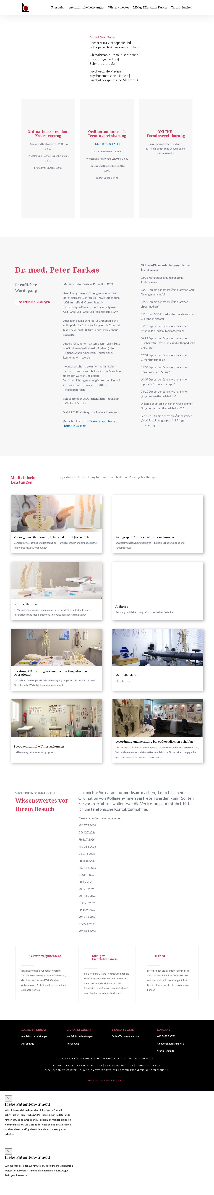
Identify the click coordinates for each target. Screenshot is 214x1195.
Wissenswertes (118, 7)
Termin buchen (182, 7)
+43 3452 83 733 (166, 1036)
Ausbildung (27, 1043)
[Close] (8, 1098)
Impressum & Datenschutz (106, 1080)
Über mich (58, 7)
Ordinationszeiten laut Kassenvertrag (48, 133)
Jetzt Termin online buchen (163, 162)
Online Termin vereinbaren (126, 1036)
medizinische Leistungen (86, 7)
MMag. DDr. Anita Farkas (150, 7)
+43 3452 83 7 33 (107, 144)
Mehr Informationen (40, 176)
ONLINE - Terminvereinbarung (165, 133)
